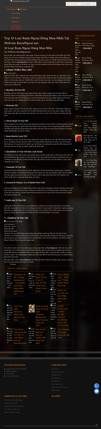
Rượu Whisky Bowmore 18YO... (88, 59)
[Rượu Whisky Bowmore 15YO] (78, 105)
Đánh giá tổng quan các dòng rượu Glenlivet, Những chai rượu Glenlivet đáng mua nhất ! (42, 316)
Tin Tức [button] (15, 22)
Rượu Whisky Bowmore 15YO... (88, 86)
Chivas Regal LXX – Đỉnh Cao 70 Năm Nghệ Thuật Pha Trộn (63, 280)
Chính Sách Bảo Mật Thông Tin (14, 406)
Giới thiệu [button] (16, 13)
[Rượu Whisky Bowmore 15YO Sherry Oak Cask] (78, 92)
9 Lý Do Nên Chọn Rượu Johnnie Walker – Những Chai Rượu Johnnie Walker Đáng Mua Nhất (90, 126)
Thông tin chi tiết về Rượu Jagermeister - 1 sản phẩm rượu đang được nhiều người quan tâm (20, 284)
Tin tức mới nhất (84, 116)
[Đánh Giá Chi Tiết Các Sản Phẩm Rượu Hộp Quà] (54, 297)
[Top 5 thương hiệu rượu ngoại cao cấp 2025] (54, 333)
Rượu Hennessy (56, 378)
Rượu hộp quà (55, 390)
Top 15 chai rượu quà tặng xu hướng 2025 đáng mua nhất (41, 336)
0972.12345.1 (10, 374)
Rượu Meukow (55, 381)
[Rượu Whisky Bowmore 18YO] (78, 78)
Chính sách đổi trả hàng (11, 412)
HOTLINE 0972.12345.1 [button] (16, 27)
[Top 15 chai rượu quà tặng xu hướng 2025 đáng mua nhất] (32, 336)
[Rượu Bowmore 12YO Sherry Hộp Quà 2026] (78, 49)
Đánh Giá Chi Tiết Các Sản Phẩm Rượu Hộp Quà (63, 296)
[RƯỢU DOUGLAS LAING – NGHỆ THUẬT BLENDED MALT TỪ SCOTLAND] (54, 315)
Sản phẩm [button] (15, 18)
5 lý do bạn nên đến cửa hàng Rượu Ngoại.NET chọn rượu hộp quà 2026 (90, 173)
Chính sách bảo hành (10, 403)
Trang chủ (8, 33)
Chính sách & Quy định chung (13, 400)
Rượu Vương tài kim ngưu (59, 387)
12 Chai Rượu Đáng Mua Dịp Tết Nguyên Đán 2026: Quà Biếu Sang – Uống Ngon (90, 163)
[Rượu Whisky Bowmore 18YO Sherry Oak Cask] (78, 65)
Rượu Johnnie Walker (58, 372)
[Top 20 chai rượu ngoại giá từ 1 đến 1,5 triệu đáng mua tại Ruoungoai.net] (10, 337)
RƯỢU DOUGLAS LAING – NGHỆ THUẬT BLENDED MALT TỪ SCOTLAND (63, 316)
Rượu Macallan (56, 375)
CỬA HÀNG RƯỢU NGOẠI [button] (15, 9)
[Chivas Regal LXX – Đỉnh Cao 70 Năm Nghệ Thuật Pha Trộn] (54, 282)
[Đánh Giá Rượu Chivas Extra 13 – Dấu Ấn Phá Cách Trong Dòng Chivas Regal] (32, 284)
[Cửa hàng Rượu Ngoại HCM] (20, 1)
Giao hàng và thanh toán (12, 409)
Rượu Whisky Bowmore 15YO (87, 103)
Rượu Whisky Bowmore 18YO (87, 76)
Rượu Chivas (55, 369)
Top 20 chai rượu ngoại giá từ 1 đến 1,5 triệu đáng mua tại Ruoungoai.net (20, 336)
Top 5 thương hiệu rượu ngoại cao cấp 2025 (63, 333)
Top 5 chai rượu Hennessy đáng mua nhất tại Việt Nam (19, 313)
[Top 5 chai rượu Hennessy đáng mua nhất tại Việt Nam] (10, 312)
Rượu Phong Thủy (57, 384)
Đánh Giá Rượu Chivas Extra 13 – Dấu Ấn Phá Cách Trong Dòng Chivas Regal (41, 282)
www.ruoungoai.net (13, 376)
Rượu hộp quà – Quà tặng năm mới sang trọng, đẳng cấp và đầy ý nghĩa (90, 139)
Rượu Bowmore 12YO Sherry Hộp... (88, 44)
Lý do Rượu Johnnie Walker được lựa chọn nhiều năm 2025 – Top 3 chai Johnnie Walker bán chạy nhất (90, 151)
